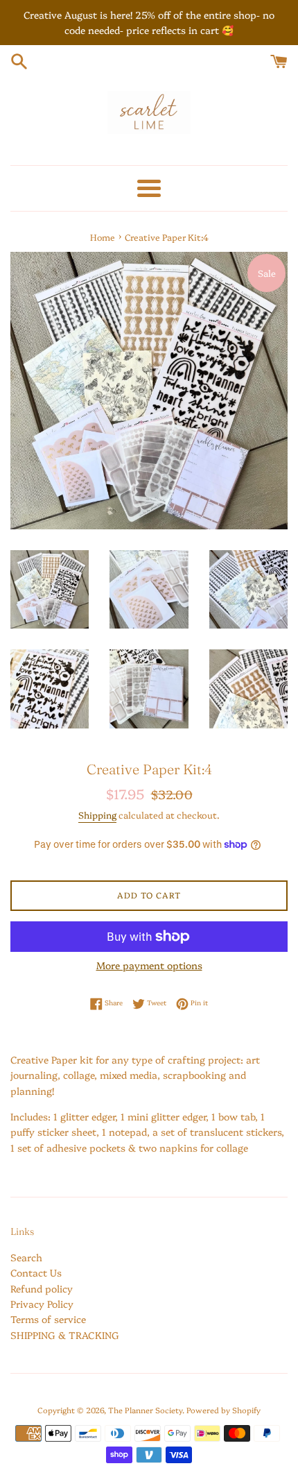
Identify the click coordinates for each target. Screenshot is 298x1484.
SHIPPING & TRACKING (64, 1335)
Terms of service (48, 1319)
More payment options (149, 965)
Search (26, 1257)
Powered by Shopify (223, 1409)
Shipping (97, 814)
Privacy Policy (41, 1304)
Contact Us (36, 1272)
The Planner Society (145, 1409)
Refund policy (41, 1288)
